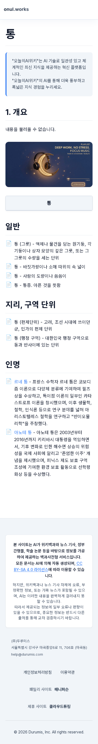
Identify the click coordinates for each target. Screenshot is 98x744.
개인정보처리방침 (37, 672)
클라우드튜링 (60, 706)
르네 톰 (21, 381)
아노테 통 (23, 432)
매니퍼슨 (61, 689)
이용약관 (67, 672)
